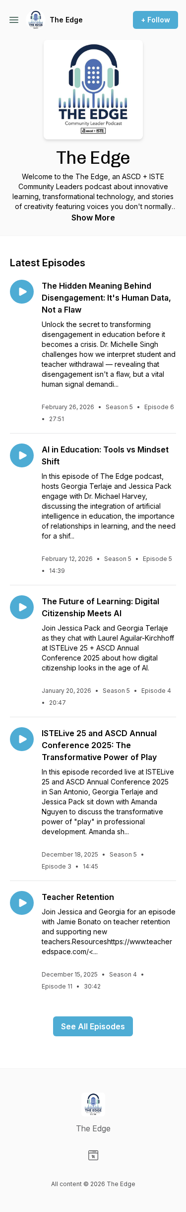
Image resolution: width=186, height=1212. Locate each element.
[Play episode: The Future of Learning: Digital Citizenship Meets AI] (22, 607)
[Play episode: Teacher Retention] (22, 903)
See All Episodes (93, 1026)
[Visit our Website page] (93, 1155)
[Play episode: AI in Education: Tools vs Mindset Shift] (22, 455)
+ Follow (155, 19)
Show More (93, 217)
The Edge (66, 19)
